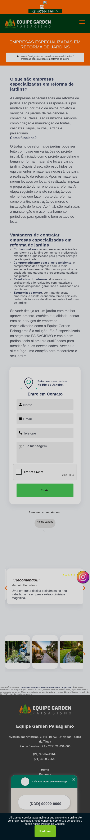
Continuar (45, 831)
